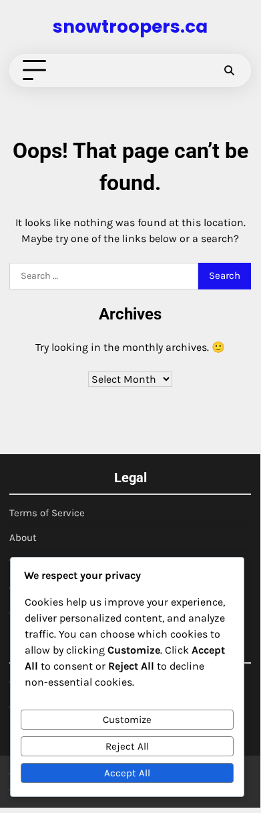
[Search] (229, 71)
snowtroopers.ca (130, 26)
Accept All (127, 773)
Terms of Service (47, 513)
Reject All (127, 746)
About (23, 538)
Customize (127, 720)
